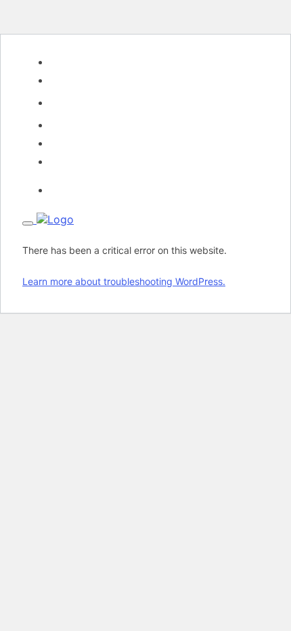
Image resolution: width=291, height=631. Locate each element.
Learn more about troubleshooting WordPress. (123, 281)
